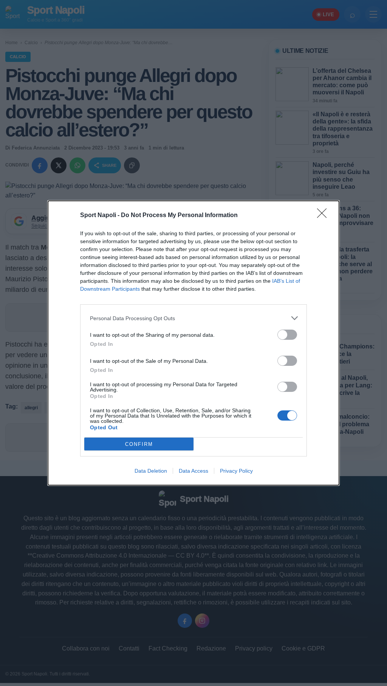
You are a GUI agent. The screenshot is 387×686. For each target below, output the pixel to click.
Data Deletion (151, 471)
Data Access (193, 471)
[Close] (324, 215)
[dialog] (193, 343)
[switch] (287, 335)
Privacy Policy (236, 471)
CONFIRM (139, 444)
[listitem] (193, 318)
